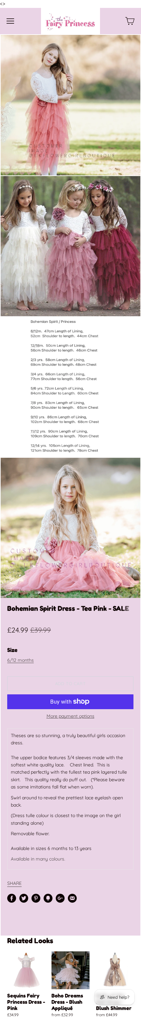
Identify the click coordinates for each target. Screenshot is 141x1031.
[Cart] (129, 21)
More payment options (70, 716)
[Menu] (10, 21)
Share (14, 883)
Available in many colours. (38, 859)
